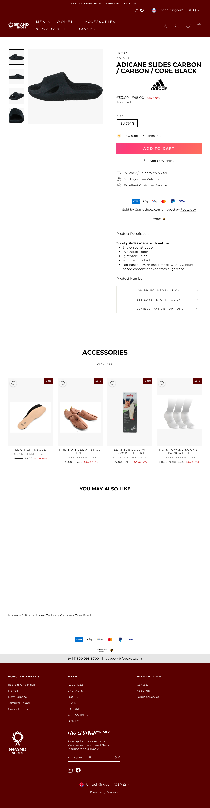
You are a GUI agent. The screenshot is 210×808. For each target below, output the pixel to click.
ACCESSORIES (101, 22)
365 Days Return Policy (159, 299)
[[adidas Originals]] (21, 684)
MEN (41, 22)
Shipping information (159, 290)
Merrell (13, 690)
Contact (142, 684)
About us (143, 690)
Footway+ (188, 210)
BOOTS (73, 696)
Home (120, 52)
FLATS (72, 702)
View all (105, 364)
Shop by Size (52, 29)
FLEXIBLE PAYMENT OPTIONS (159, 308)
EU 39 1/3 (127, 123)
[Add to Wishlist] (13, 383)
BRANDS (87, 29)
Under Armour (18, 709)
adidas (122, 58)
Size (120, 116)
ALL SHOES (76, 684)
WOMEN (66, 22)
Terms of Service (148, 696)
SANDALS (74, 709)
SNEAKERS (75, 690)
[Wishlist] (188, 25)
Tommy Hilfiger (19, 702)
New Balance (17, 696)
